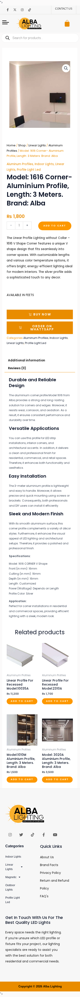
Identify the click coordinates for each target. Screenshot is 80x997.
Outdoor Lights (10, 887)
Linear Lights (37, 145)
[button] (66, 68)
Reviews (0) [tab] (17, 368)
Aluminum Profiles (35, 338)
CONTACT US (63, 8)
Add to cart (54, 225)
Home (11, 145)
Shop (22, 145)
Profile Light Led (35, 343)
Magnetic (10, 877)
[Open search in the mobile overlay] (40, 38)
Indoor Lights (59, 338)
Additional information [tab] (26, 360)
